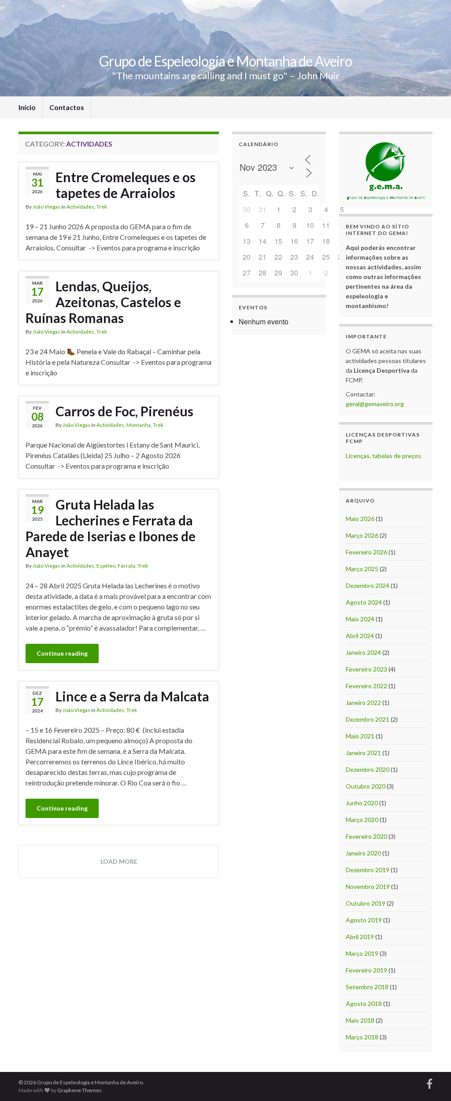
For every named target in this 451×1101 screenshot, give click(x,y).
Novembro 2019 (368, 886)
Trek (101, 206)
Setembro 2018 (367, 987)
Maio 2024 (360, 619)
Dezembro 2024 (367, 585)
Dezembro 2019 (367, 869)
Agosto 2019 (364, 920)
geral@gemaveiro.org (375, 403)
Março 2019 (362, 953)
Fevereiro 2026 (366, 552)
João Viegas (46, 206)
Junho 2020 (362, 803)
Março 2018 (362, 1037)
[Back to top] (431, 1081)
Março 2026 (362, 535)
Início (27, 107)
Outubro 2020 (365, 786)
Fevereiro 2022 (366, 686)
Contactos (66, 107)
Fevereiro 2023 (366, 669)
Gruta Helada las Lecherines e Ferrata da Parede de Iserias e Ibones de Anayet (111, 528)
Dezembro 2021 (367, 719)
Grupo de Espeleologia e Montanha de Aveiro (225, 61)
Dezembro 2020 (367, 769)
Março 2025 (362, 569)
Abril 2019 (360, 936)
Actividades (80, 206)
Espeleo (105, 565)
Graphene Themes (79, 1090)
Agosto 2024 (364, 602)
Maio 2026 (360, 518)
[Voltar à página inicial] (225, 48)
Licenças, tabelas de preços (383, 455)
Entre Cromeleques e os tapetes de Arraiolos (125, 185)
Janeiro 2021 (363, 752)
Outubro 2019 (365, 903)
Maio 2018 (360, 1020)
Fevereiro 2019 (366, 970)
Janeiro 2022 (363, 702)
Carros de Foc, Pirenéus (124, 411)
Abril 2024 (360, 635)
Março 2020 (362, 819)
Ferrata (126, 565)
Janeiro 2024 (363, 652)
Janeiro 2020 (363, 853)
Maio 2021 (360, 736)
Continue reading (62, 653)
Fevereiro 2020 (366, 836)
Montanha (138, 425)
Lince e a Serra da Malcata (132, 696)
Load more (118, 861)
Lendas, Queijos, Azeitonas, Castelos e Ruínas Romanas (103, 302)
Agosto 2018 (364, 1003)
